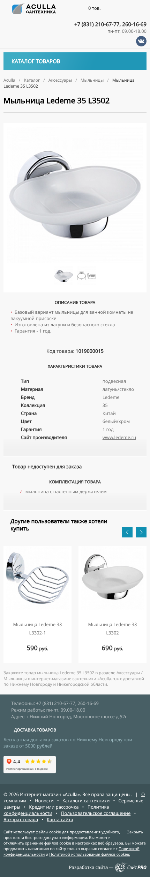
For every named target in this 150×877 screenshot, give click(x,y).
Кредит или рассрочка (53, 807)
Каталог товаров (36, 61)
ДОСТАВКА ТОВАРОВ (35, 730)
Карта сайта (60, 819)
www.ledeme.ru (119, 437)
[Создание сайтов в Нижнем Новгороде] (131, 871)
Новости (44, 800)
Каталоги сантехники (86, 800)
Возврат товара (20, 819)
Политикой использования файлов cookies (89, 854)
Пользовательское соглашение (95, 813)
